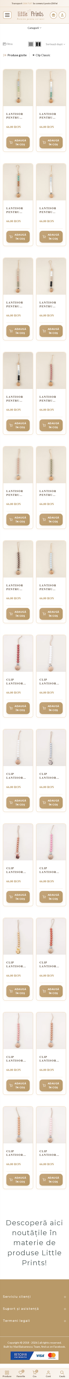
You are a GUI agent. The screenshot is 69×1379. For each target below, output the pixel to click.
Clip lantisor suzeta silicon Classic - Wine (14, 681)
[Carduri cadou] (53, 15)
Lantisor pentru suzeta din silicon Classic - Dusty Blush (50, 398)
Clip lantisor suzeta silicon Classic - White (47, 681)
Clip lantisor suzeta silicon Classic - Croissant (48, 1059)
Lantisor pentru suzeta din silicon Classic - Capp (16, 210)
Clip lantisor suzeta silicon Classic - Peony (47, 870)
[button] (7, 15)
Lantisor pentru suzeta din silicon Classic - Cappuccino (17, 493)
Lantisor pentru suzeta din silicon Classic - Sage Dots (16, 116)
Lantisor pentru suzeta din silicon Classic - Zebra (16, 398)
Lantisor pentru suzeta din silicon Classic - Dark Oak (16, 587)
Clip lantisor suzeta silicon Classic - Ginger (47, 964)
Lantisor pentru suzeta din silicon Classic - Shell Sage (16, 304)
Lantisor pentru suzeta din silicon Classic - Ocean (49, 116)
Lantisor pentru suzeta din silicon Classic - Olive (49, 493)
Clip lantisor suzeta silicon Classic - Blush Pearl (50, 1153)
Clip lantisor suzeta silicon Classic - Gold (14, 964)
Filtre (10, 44)
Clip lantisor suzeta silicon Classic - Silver (47, 775)
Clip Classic (43, 55)
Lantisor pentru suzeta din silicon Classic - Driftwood (49, 304)
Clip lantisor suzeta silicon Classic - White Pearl (18, 775)
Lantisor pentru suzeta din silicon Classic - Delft (49, 210)
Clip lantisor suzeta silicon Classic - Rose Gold (16, 870)
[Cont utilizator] (62, 15)
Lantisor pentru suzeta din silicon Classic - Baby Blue (49, 587)
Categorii (33, 27)
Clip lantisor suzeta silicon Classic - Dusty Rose (16, 1059)
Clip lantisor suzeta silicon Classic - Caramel (14, 1153)
